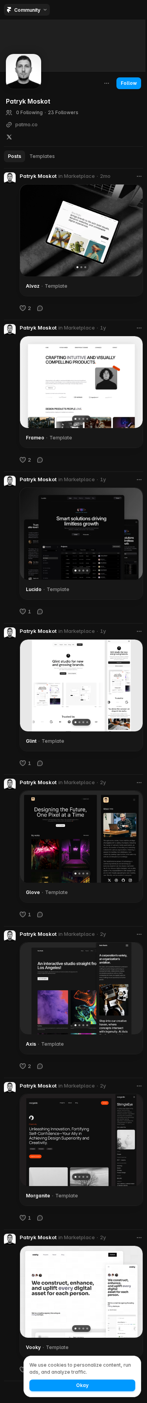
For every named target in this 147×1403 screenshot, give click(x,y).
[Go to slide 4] (87, 419)
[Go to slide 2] (81, 267)
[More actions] (107, 83)
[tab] (14, 156)
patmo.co (26, 124)
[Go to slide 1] (77, 267)
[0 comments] (40, 308)
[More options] (139, 176)
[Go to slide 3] (85, 267)
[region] (81, 230)
